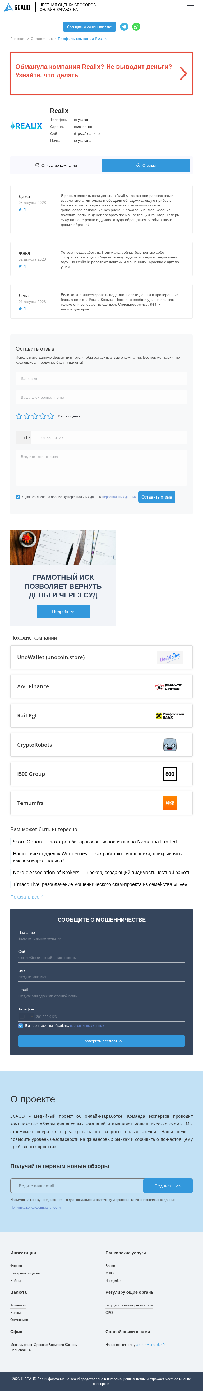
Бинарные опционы (25, 1273)
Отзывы (149, 165)
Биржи (15, 1312)
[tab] (57, 165)
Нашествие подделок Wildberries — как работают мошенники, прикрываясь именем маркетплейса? (97, 856)
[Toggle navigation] (191, 8)
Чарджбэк (113, 1280)
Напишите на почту (135, 1344)
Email (23, 989)
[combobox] (23, 437)
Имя (22, 970)
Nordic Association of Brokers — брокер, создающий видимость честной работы (102, 872)
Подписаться (168, 1186)
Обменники (19, 1319)
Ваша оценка (69, 416)
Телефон (26, 1008)
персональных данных (119, 497)
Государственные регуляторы (129, 1305)
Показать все (25, 896)
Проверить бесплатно (102, 1041)
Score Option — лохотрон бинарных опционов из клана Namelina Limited (95, 841)
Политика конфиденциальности (35, 1207)
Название (26, 932)
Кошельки (18, 1305)
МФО (109, 1273)
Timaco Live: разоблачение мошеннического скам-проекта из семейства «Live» (100, 884)
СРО (109, 1312)
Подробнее (63, 611)
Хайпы (15, 1280)
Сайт (22, 951)
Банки (110, 1265)
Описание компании (59, 165)
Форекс (16, 1265)
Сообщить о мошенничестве (89, 26)
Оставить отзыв (156, 497)
